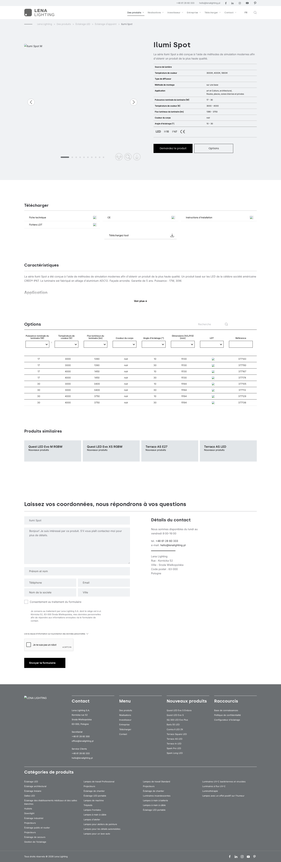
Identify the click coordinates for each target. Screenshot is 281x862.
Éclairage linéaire (32, 791)
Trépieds (88, 805)
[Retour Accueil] (39, 12)
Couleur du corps (124, 345)
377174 (242, 377)
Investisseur (125, 719)
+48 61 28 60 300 (81, 736)
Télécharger (125, 729)
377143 (242, 358)
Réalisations (125, 715)
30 (155, 365)
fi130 (184, 359)
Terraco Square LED (177, 734)
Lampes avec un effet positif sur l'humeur (223, 795)
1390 (97, 359)
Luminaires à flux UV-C (214, 786)
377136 (242, 402)
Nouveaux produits (187, 701)
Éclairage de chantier (94, 791)
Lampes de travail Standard (156, 781)
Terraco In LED (174, 743)
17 (39, 359)
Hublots (28, 808)
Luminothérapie (210, 791)
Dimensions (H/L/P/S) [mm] (183, 345)
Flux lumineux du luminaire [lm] (95, 345)
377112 (242, 390)
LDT (212, 338)
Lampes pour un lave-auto (97, 833)
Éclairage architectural (35, 786)
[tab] (65, 157)
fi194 (184, 384)
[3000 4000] (66, 344)
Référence (240, 338)
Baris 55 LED (173, 724)
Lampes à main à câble (95, 814)
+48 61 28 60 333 (185, 3)
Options (214, 148)
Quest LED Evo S (175, 715)
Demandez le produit (173, 148)
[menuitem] (135, 12)
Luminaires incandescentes (156, 795)
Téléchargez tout (119, 235)
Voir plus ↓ (140, 301)
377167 (242, 371)
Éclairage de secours (34, 837)
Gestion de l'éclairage (35, 841)
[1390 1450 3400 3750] (95, 344)
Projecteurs (30, 823)
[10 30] (154, 344)
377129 (242, 396)
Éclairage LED (31, 781)
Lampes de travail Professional (99, 781)
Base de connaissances (226, 710)
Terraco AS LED (174, 739)
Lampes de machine (94, 800)
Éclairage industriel (33, 818)
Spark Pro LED (174, 748)
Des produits (125, 710)
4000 (68, 371)
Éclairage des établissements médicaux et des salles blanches (50, 802)
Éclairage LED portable (95, 795)
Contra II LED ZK (175, 729)
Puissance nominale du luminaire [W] (37, 345)
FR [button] (246, 12)
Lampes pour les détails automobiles (102, 829)
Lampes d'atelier (92, 819)
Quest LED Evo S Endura (179, 710)
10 (155, 359)
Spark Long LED (175, 753)
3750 (97, 396)
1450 (97, 371)
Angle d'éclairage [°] (153, 346)
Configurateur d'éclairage (227, 719)
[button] (255, 12)
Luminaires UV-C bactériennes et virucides (224, 781)
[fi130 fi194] (183, 344)
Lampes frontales (92, 810)
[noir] (124, 344)
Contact (123, 734)
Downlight (29, 813)
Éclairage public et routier (37, 827)
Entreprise (124, 724)
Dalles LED (29, 795)
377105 (242, 383)
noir (126, 359)
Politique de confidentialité (227, 715)
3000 (68, 359)
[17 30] (37, 344)
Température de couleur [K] (66, 345)
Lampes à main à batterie (155, 800)
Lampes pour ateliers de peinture (100, 824)
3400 (97, 384)
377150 (242, 365)
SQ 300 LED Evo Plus (177, 719)
